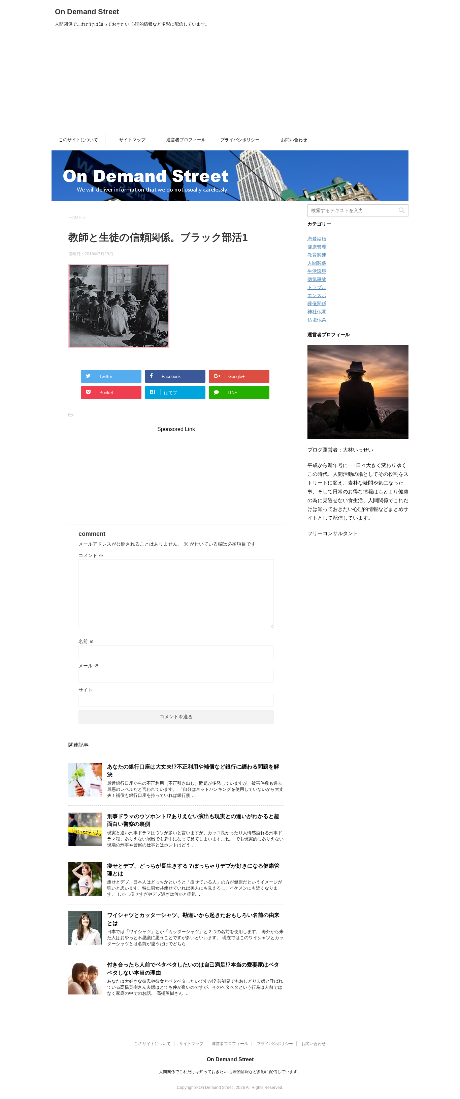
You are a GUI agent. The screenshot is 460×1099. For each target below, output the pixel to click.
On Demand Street (87, 11)
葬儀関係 (316, 303)
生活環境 (316, 271)
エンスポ (316, 295)
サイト (85, 690)
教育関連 (316, 255)
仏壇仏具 (316, 319)
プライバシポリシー (240, 139)
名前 (86, 641)
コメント (90, 555)
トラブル (316, 287)
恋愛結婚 (316, 238)
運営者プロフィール (186, 139)
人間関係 (316, 263)
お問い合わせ (294, 139)
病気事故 (316, 279)
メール (88, 665)
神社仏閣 (316, 311)
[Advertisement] (230, 82)
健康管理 (316, 247)
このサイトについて (78, 139)
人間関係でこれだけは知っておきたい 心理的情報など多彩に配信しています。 (230, 1071)
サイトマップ (132, 139)
